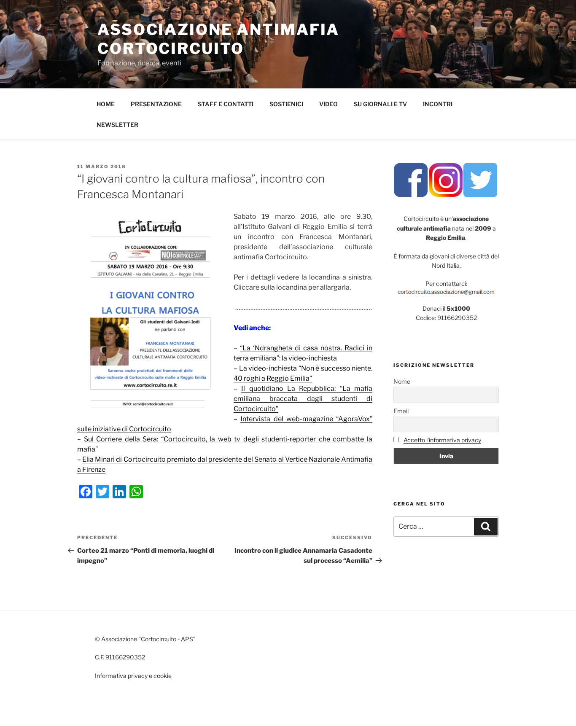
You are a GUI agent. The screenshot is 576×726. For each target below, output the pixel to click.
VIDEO (328, 104)
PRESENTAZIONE (156, 104)
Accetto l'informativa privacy (442, 440)
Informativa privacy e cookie (133, 675)
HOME (106, 104)
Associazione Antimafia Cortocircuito (218, 39)
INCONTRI (437, 104)
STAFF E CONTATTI (225, 104)
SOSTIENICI (286, 104)
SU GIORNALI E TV (380, 104)
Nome (401, 381)
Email (401, 410)
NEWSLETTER (117, 124)
